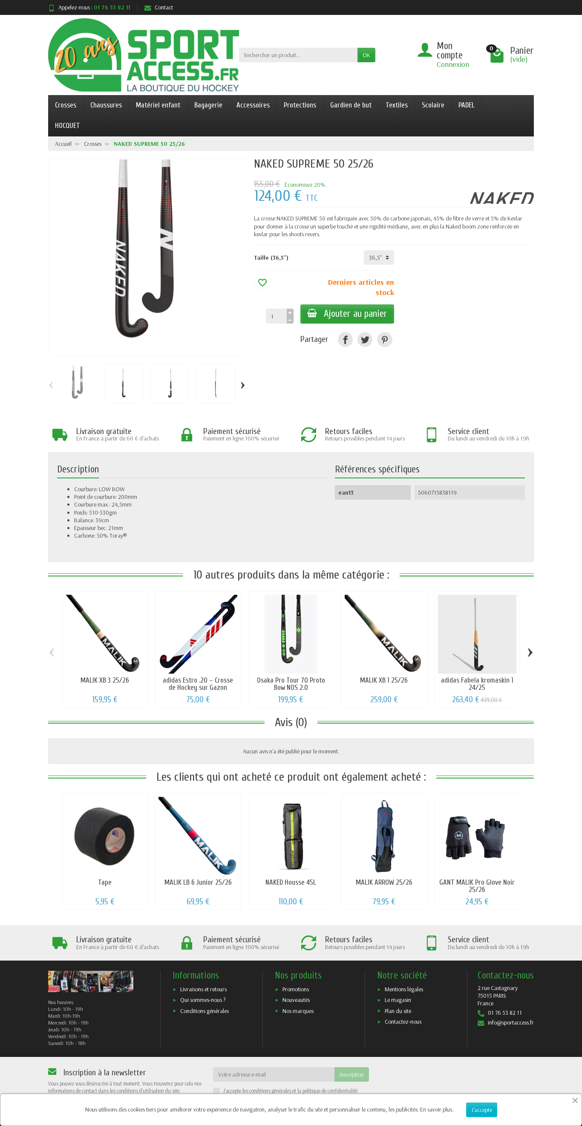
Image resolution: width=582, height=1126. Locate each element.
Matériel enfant (158, 105)
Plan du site (398, 1011)
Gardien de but (351, 105)
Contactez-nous (403, 1021)
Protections (300, 105)
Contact (164, 7)
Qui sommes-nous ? (203, 1000)
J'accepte (481, 1110)
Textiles (397, 105)
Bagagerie (208, 105)
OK (366, 55)
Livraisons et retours (203, 989)
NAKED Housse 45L (290, 882)
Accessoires (253, 105)
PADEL (466, 105)
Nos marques (298, 1011)
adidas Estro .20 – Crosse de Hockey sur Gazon (198, 684)
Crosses (65, 105)
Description (78, 469)
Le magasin (398, 1000)
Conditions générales (204, 1011)
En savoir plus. (436, 1109)
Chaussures (106, 105)
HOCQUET (67, 126)
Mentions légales (404, 989)
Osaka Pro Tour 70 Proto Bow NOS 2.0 (291, 684)
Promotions (295, 989)
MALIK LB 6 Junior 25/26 (198, 882)
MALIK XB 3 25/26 (105, 680)
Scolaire (433, 105)
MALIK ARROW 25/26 (384, 882)
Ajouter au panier (355, 313)
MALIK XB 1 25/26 (384, 680)
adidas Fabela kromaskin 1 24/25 (477, 684)
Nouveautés (296, 1000)
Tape (105, 882)
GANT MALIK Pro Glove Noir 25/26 (477, 886)
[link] (345, 339)
